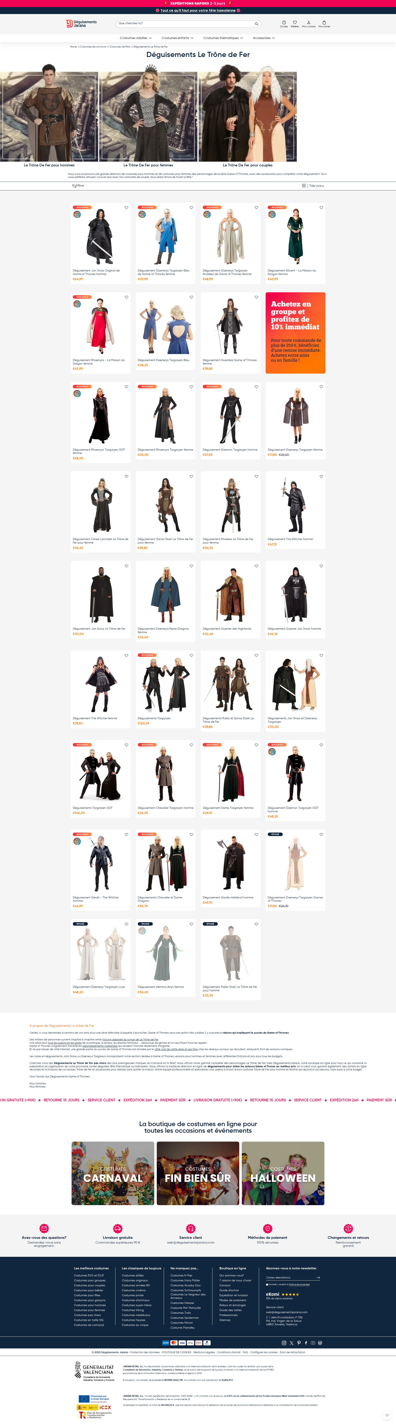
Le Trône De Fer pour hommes (49, 165)
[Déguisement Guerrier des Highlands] (230, 595)
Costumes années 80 (136, 1285)
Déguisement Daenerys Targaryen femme (295, 449)
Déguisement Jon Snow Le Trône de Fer (99, 628)
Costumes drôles (133, 1275)
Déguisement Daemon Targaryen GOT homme (293, 810)
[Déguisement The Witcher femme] (100, 684)
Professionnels (228, 1315)
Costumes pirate (133, 1295)
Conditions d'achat (228, 1352)
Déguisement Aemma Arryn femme (161, 987)
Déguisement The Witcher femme (95, 718)
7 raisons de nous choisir (235, 1280)
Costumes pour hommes (90, 1305)
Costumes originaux (135, 1280)
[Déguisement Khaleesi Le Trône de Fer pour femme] (230, 505)
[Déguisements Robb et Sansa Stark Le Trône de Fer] (230, 684)
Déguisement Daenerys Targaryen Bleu (163, 360)
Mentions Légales (204, 1352)
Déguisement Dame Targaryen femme (228, 808)
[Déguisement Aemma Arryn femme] (165, 953)
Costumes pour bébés (88, 1290)
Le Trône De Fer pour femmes (148, 165)
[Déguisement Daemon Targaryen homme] (230, 416)
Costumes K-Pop (181, 1275)
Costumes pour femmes (89, 1310)
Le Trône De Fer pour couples (247, 165)
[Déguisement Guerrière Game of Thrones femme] (230, 326)
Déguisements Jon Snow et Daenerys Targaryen (292, 720)
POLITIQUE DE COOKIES (176, 1352)
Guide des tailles (230, 1310)
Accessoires (262, 38)
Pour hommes (37, 1083)
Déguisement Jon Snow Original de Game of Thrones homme (96, 272)
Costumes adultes (133, 38)
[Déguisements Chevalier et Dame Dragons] (165, 863)
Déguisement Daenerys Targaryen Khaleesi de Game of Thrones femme (227, 272)
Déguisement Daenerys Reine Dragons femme (163, 630)
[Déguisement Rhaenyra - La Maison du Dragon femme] (100, 326)
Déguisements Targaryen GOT (93, 808)
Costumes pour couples (89, 1285)
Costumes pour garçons (89, 1300)
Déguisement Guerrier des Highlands (227, 628)
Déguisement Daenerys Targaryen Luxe (99, 987)
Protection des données (145, 1352)
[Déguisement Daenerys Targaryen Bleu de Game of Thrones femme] (165, 237)
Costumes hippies (133, 1320)
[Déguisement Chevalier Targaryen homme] (165, 774)
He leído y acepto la (289, 1284)
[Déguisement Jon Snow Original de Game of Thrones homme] (100, 237)
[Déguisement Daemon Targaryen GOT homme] (295, 774)
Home (73, 47)
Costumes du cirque (135, 1325)
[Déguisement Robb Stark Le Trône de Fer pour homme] (230, 953)
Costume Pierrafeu (183, 1327)
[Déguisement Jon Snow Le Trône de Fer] (100, 595)
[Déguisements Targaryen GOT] (100, 774)
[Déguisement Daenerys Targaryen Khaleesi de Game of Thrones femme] (230, 237)
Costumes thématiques (221, 38)
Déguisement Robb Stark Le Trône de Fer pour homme (230, 989)
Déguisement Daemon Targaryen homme (230, 449)
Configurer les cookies (264, 1352)
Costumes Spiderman (185, 1317)
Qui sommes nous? (231, 1275)
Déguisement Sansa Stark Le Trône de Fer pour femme (165, 541)
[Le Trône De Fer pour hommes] (49, 112)
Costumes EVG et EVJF (89, 1275)
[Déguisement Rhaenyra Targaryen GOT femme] (100, 416)
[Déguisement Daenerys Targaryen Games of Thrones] (295, 863)
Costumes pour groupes (89, 1280)
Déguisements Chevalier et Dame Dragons (160, 899)
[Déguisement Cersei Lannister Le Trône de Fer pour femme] (100, 505)
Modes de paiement (232, 1300)
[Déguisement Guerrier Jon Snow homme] (295, 595)
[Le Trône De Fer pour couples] (248, 112)
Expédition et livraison (233, 1295)
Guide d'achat (229, 1290)
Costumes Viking (133, 1310)
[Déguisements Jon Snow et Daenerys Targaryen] (295, 684)
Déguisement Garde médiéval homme (228, 897)
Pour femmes (37, 1086)
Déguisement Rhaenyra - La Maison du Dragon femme (99, 362)
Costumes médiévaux (136, 1315)
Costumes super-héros (136, 1305)
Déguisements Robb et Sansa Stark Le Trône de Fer (228, 720)
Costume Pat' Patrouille (186, 1308)
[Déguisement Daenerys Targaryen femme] (295, 416)
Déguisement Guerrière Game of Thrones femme (230, 362)
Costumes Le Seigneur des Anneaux (188, 1296)
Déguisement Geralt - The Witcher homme (96, 899)
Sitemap (225, 1320)
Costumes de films (120, 47)
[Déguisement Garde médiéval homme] (230, 863)
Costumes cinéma (134, 1290)
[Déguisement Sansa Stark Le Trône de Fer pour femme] (165, 505)
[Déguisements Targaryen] (165, 684)
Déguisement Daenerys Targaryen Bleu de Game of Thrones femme (163, 272)
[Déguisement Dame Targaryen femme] (230, 774)
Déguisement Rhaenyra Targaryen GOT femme (99, 451)
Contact (224, 1285)
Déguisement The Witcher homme (290, 539)
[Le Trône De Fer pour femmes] (148, 112)
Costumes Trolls (181, 1312)
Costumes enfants (175, 38)
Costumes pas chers (87, 1315)
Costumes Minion (182, 1322)
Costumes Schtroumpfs (186, 1290)
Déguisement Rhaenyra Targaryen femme (165, 449)
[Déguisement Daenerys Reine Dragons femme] (165, 595)
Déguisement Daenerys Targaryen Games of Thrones (295, 899)
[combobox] (189, 24)
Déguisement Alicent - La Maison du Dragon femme (292, 272)
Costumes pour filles (87, 1295)
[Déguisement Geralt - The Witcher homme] (100, 863)
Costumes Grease (182, 1303)
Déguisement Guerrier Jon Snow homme (294, 628)
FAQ (245, 1352)
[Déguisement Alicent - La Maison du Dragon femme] (295, 237)
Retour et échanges (232, 1305)
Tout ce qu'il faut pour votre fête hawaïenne (198, 10)
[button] (324, 24)
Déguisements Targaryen (154, 718)
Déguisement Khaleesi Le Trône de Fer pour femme (228, 541)
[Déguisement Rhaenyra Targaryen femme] (165, 416)
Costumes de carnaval (93, 47)
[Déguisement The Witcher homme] (295, 505)
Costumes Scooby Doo (185, 1285)
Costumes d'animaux (136, 1300)
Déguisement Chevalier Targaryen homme (165, 808)
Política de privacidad (299, 1284)
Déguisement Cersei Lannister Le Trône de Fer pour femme (100, 541)
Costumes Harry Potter (185, 1280)
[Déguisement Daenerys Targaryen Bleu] (165, 326)
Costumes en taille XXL (89, 1320)
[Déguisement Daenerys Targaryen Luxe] (100, 953)
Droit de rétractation (292, 1352)
